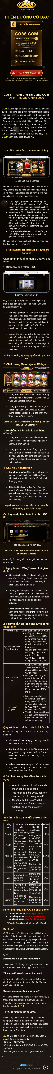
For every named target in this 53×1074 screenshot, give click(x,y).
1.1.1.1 (11, 204)
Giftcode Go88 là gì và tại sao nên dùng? (26, 923)
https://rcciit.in (31, 78)
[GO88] (26, 6)
